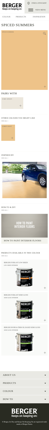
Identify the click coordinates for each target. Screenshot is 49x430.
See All (4, 158)
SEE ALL (4, 121)
